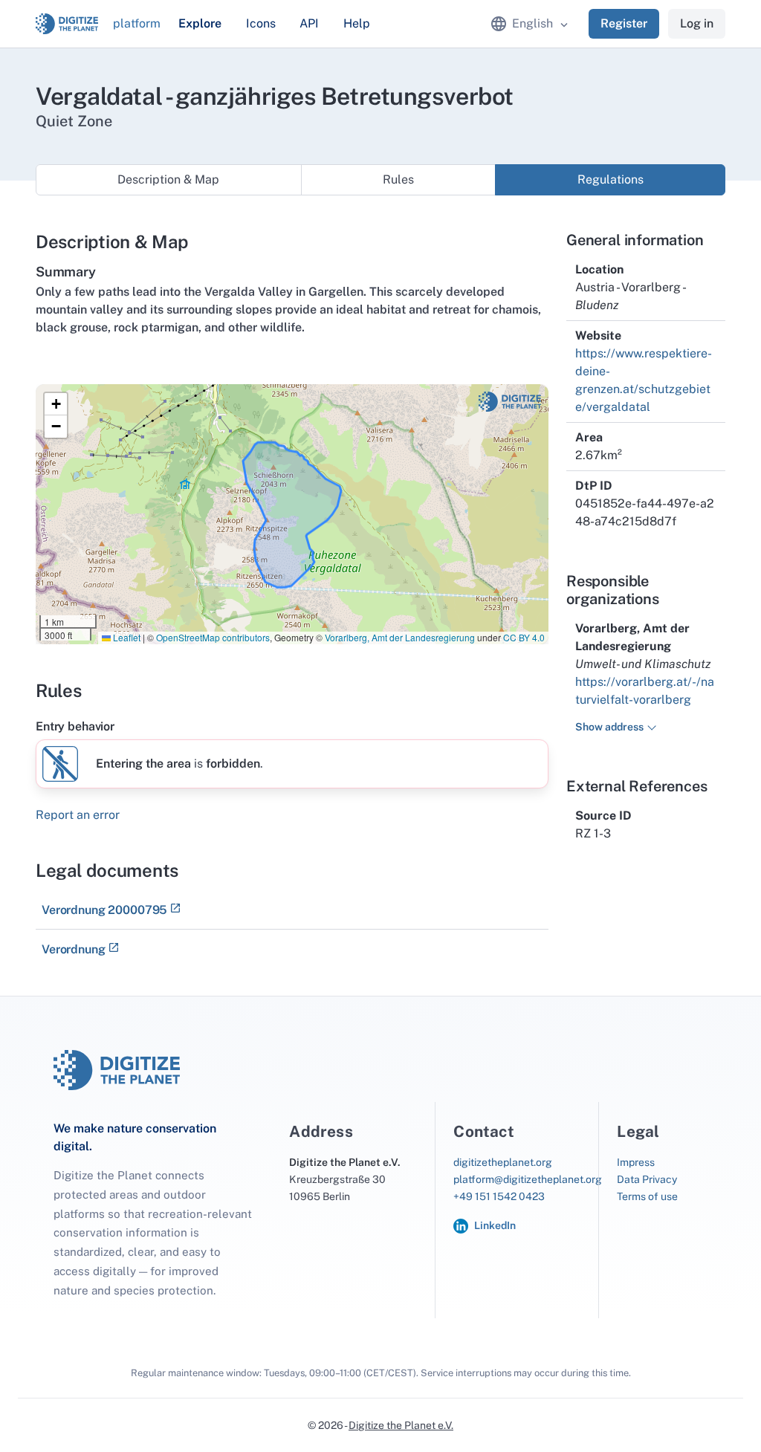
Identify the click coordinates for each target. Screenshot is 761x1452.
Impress (636, 1162)
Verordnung (74, 949)
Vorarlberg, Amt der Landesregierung (400, 637)
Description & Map (168, 179)
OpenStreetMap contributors (213, 637)
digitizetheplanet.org (502, 1162)
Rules (398, 179)
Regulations (610, 179)
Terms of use (647, 1196)
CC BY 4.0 (524, 637)
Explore (199, 23)
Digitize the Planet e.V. (401, 1425)
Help (356, 23)
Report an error (78, 815)
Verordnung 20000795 (104, 910)
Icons (261, 23)
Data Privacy (647, 1179)
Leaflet (125, 637)
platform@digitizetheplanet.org (527, 1179)
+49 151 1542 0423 (499, 1196)
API (309, 23)
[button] (56, 404)
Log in (696, 23)
